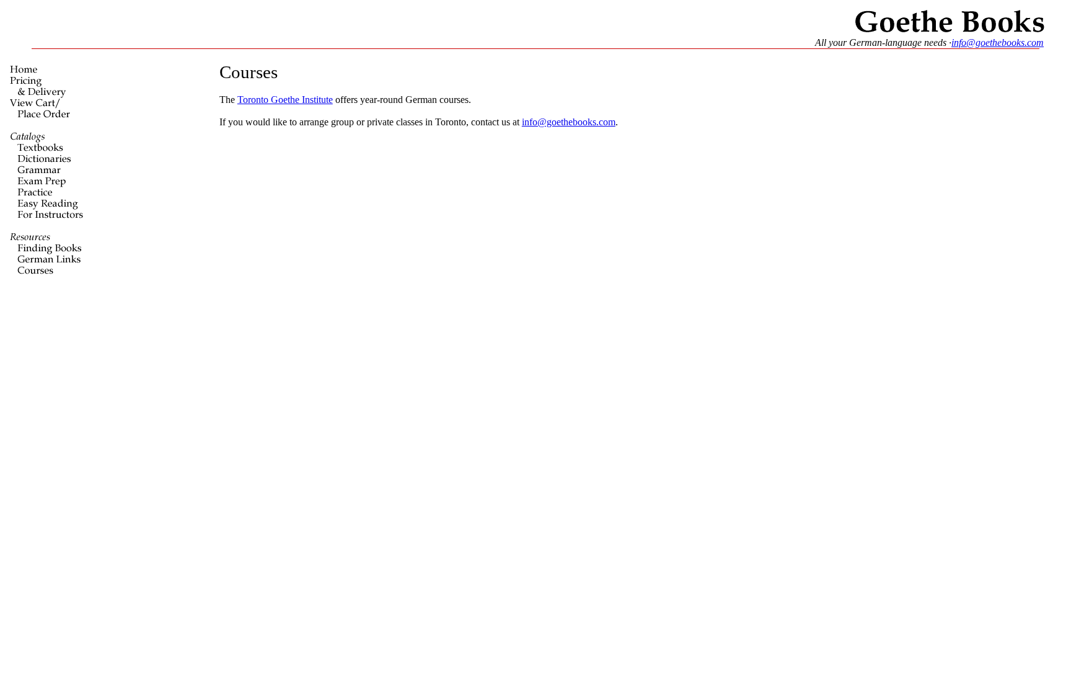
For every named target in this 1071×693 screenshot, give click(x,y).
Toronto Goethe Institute (285, 99)
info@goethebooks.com (997, 42)
